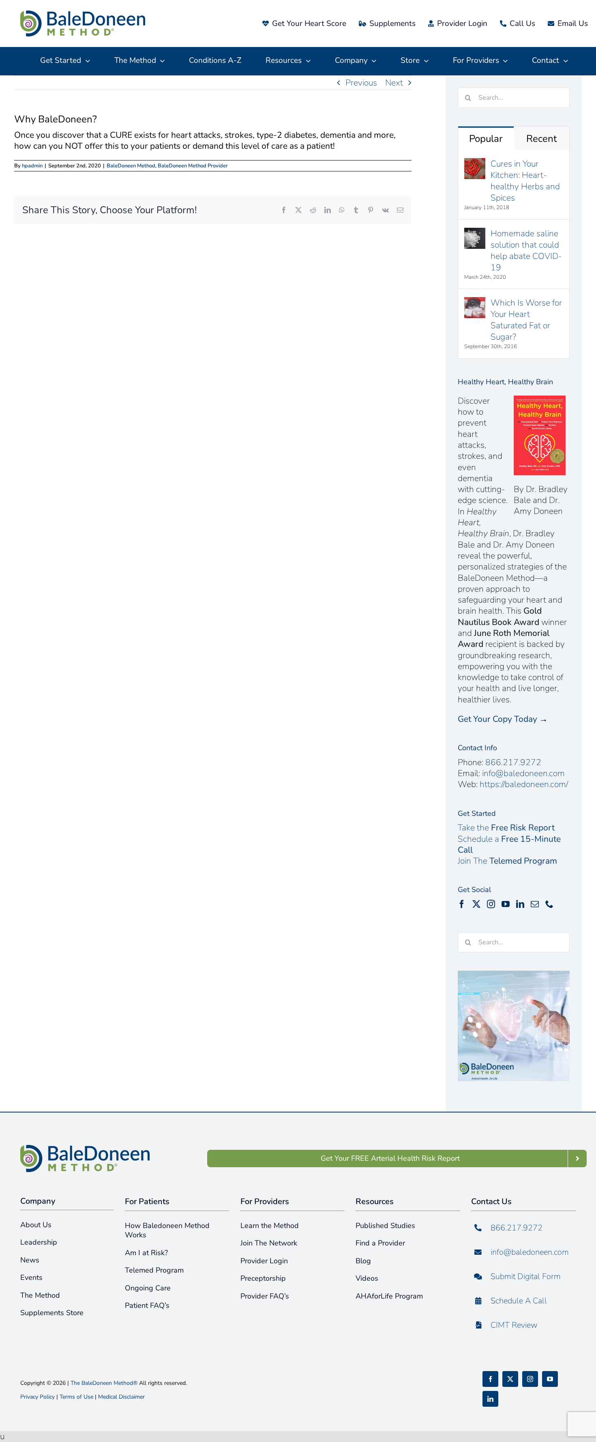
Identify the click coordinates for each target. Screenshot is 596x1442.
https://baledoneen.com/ (524, 784)
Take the (506, 827)
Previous (361, 82)
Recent (541, 138)
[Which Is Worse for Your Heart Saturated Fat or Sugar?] (474, 302)
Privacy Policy (37, 1397)
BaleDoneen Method (131, 165)
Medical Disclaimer (121, 1397)
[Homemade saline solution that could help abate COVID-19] (474, 233)
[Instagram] (491, 904)
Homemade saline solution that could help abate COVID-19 (526, 250)
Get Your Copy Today (497, 719)
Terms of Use (76, 1397)
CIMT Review (514, 1325)
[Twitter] (476, 904)
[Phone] (549, 904)
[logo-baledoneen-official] (82, 14)
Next (394, 82)
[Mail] (535, 904)
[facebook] (490, 1379)
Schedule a (509, 844)
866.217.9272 (513, 762)
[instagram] (530, 1379)
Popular (486, 138)
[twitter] (510, 1379)
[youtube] (550, 1379)
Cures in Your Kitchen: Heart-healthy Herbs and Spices (525, 180)
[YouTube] (506, 904)
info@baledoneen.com (523, 773)
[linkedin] (490, 1399)
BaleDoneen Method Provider (193, 165)
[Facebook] (462, 904)
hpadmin (32, 165)
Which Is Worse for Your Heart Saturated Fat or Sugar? (526, 319)
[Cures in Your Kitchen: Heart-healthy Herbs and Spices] (474, 163)
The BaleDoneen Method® (104, 1383)
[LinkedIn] (520, 904)
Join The (507, 860)
